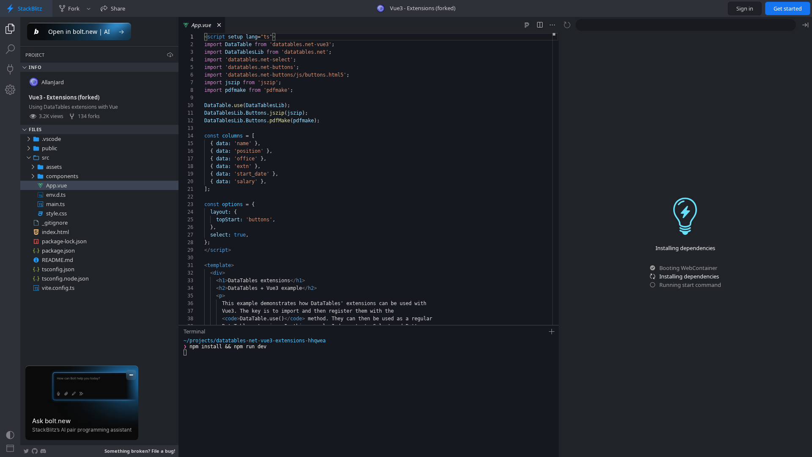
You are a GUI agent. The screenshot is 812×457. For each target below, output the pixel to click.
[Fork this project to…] (88, 8)
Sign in (744, 8)
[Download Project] (170, 55)
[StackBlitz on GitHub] (34, 451)
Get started (788, 8)
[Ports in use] (10, 69)
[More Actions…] (552, 25)
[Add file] (145, 138)
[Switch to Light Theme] (10, 435)
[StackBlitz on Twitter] (26, 451)
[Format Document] (527, 25)
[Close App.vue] (219, 25)
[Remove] (173, 138)
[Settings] (10, 90)
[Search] (10, 49)
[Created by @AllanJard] (380, 8)
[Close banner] (131, 375)
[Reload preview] (567, 25)
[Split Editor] (539, 25)
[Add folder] (154, 138)
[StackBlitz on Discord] (43, 451)
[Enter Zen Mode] (10, 448)
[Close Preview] (805, 25)
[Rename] (163, 138)
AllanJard (52, 82)
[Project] (10, 29)
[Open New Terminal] (552, 332)
